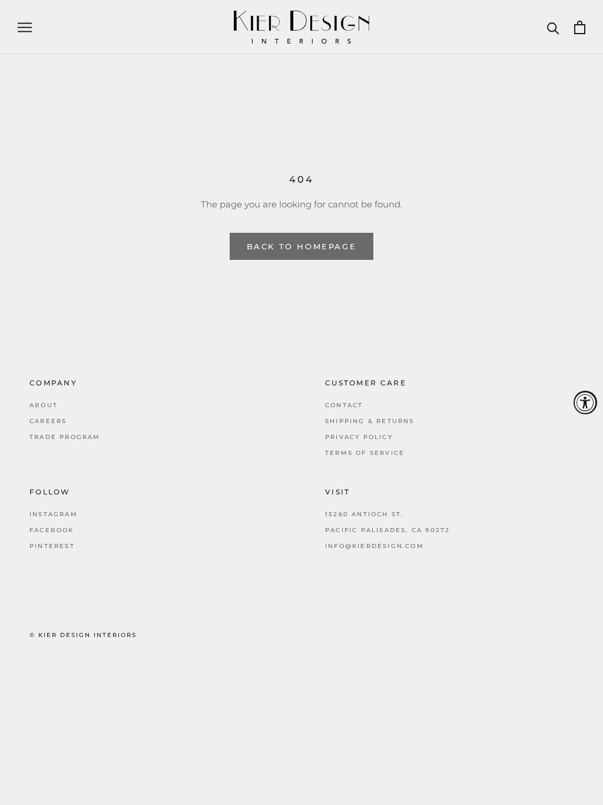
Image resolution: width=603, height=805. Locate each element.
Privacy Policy (359, 437)
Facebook (51, 530)
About (43, 405)
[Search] (553, 27)
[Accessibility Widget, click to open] (585, 402)
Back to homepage (302, 246)
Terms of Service (365, 453)
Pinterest (52, 546)
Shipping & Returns (370, 421)
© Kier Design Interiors (83, 635)
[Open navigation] (25, 27)
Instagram (53, 514)
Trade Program (65, 437)
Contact (344, 405)
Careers (48, 421)
